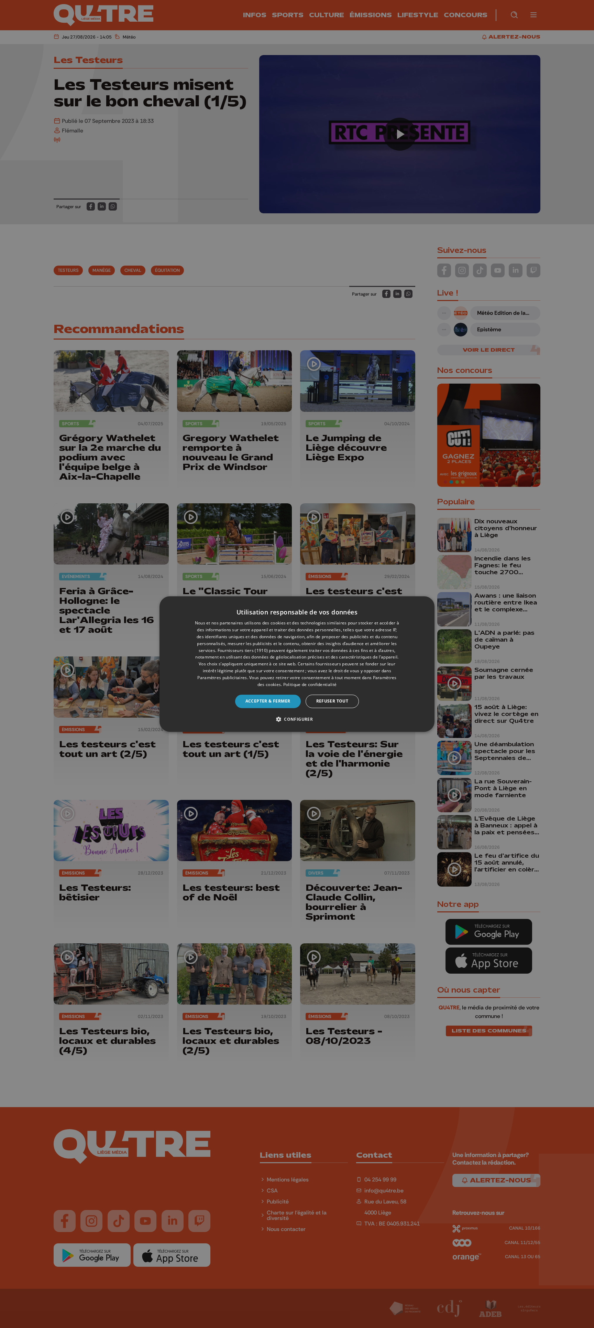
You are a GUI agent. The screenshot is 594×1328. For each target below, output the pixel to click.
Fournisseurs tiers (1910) (243, 650)
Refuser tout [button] (332, 701)
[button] (297, 719)
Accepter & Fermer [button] (267, 701)
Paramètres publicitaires (222, 678)
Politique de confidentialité (310, 684)
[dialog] (297, 664)
